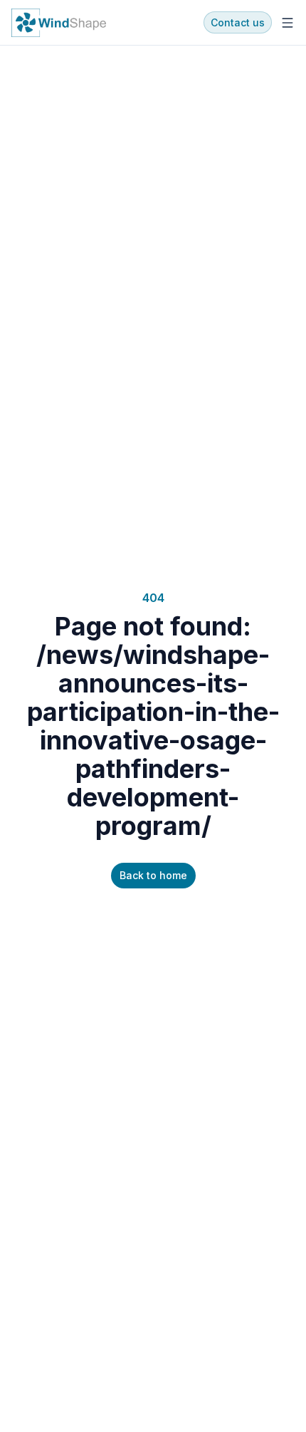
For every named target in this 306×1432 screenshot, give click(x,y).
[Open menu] (287, 22)
